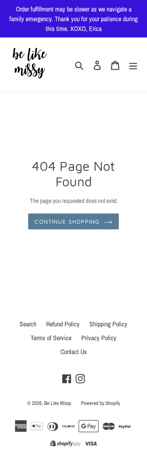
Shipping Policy (108, 323)
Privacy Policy (98, 337)
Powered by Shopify (100, 403)
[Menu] (133, 65)
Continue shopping (67, 221)
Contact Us (73, 351)
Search (28, 323)
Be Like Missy (57, 403)
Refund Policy (63, 323)
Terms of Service (51, 337)
